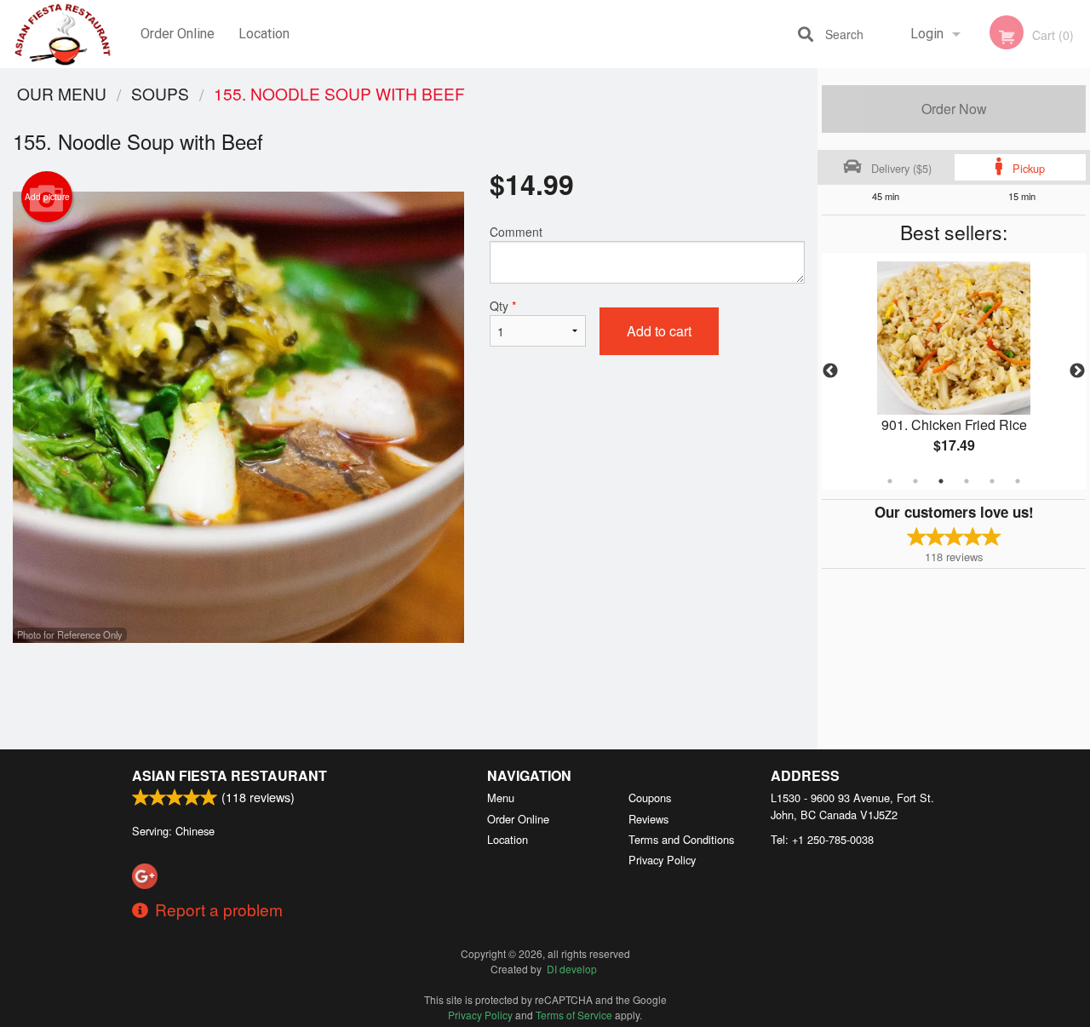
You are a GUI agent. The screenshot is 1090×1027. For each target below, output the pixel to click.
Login (927, 34)
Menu (500, 797)
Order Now (954, 108)
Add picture (47, 197)
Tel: (822, 839)
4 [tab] (966, 481)
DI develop (572, 968)
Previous (830, 371)
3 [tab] (940, 481)
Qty (503, 305)
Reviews (648, 819)
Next (1077, 371)
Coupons (649, 797)
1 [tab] (889, 481)
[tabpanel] (953, 371)
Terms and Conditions (681, 839)
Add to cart (659, 331)
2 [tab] (915, 481)
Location (264, 34)
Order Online (178, 34)
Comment (516, 231)
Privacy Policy (662, 860)
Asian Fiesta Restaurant (229, 775)
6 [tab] (1017, 481)
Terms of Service (574, 1014)
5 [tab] (992, 481)
